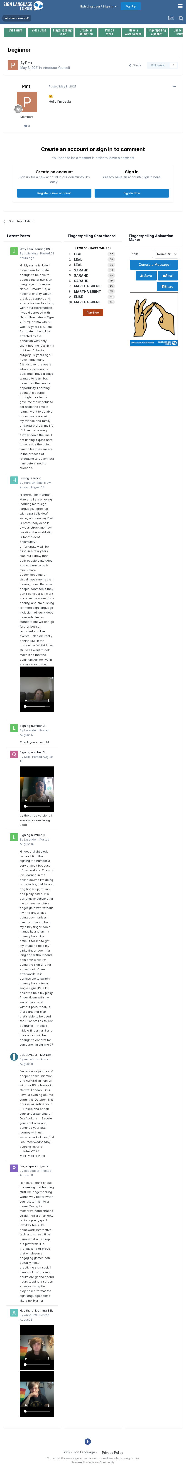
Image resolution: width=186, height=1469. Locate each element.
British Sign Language (79, 1452)
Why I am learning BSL (35, 249)
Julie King (31, 253)
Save (147, 276)
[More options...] (174, 86)
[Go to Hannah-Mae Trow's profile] (14, 480)
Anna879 (30, 1315)
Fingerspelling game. (34, 1166)
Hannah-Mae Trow (37, 482)
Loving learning (31, 478)
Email (169, 276)
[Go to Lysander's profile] (14, 728)
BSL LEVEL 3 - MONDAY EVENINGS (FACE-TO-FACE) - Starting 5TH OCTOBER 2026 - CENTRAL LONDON (36, 1055)
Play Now (93, 312)
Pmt (28, 63)
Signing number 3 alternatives (32, 726)
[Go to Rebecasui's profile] (14, 1168)
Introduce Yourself (56, 68)
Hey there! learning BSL (36, 1310)
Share (136, 65)
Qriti (27, 757)
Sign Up (130, 6)
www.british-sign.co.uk (124, 1458)
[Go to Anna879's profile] (14, 1313)
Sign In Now (132, 193)
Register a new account (54, 193)
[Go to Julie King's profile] (14, 251)
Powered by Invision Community (93, 1462)
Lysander (30, 730)
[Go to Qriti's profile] (14, 754)
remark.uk (31, 1059)
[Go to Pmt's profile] (13, 65)
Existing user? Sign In (97, 6)
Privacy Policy (112, 1453)
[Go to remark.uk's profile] (14, 1057)
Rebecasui (31, 1170)
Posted (32, 487)
